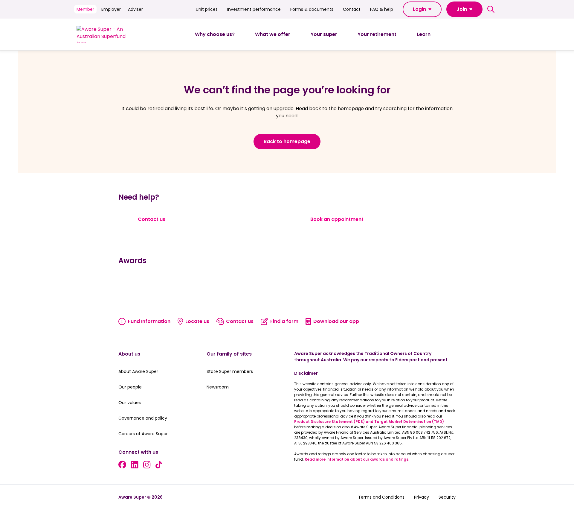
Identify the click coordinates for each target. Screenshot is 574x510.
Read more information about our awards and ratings (356, 459)
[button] (422, 9)
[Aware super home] (104, 34)
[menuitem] (214, 34)
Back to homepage (287, 141)
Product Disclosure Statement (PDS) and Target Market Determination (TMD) (369, 421)
